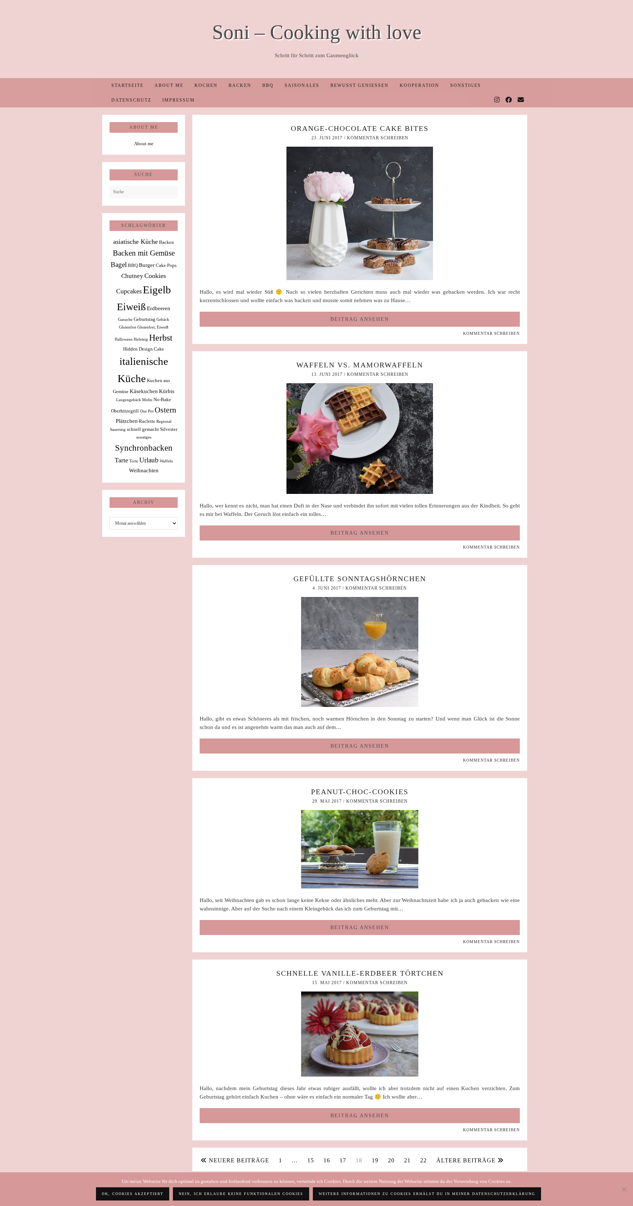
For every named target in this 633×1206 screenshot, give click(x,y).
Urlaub (149, 460)
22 (423, 1160)
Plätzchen (127, 421)
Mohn (147, 400)
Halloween (124, 339)
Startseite (127, 85)
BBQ (268, 85)
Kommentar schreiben (377, 137)
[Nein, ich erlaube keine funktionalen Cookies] (624, 1189)
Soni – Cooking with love (316, 32)
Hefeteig (141, 339)
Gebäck (162, 320)
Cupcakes (129, 291)
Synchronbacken (144, 447)
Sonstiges (465, 85)
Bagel (119, 264)
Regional (163, 421)
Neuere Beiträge (238, 1160)
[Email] (521, 100)
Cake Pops (166, 265)
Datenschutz (131, 100)
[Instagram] (497, 100)
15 (310, 1160)
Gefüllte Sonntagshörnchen (359, 579)
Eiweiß (131, 306)
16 (326, 1160)
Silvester (168, 429)
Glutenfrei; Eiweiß (153, 327)
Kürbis (166, 391)
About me (169, 85)
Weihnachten (144, 470)
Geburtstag (144, 319)
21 (407, 1160)
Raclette (147, 421)
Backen (240, 85)
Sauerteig (118, 430)
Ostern (165, 410)
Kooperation (419, 85)
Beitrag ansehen (359, 319)
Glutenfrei (127, 327)
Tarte (121, 460)
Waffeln (166, 461)
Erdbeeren (158, 308)
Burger (147, 265)
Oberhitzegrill (125, 411)
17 (343, 1160)
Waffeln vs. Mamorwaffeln (359, 365)
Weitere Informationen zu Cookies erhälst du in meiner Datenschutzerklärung (427, 1194)
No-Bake (162, 399)
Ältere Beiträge (466, 1160)
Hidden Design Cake (143, 349)
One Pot (146, 411)
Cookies (155, 275)
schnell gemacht (143, 429)
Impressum (178, 100)
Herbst (161, 337)
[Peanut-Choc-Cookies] (359, 887)
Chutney (132, 275)
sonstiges (143, 437)
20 (391, 1160)
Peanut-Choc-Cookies (359, 792)
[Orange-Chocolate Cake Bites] (359, 278)
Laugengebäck (128, 400)
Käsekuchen (144, 391)
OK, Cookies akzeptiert (132, 1194)
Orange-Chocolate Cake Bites (360, 128)
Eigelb (157, 290)
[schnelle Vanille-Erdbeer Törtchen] (359, 1075)
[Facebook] (509, 100)
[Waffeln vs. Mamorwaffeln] (359, 492)
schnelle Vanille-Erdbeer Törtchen (360, 973)
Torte (133, 461)
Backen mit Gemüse (144, 253)
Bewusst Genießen (359, 85)
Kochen (206, 85)
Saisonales (302, 85)
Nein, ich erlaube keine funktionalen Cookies (241, 1194)
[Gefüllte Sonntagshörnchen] (359, 705)
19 (375, 1160)
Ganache (125, 320)
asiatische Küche (135, 241)
